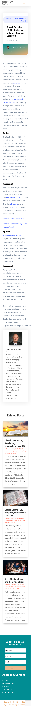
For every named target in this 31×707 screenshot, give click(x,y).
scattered (16, 83)
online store (13, 204)
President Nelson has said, (12, 235)
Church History (18, 586)
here (13, 207)
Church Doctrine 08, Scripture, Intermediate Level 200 (15, 513)
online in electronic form (15, 197)
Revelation (13, 453)
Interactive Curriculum (19, 451)
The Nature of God (15, 589)
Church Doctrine (12, 18)
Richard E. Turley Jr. (13, 350)
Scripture (13, 522)
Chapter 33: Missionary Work (13, 219)
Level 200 (7, 453)
